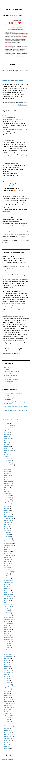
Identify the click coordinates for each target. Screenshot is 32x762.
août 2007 (7, 674)
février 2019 (7, 537)
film (12, 71)
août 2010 (7, 631)
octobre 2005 (8, 705)
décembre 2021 (8, 481)
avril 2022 (7, 475)
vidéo (27, 70)
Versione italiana (18, 80)
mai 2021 (6, 491)
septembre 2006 (9, 687)
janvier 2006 (8, 699)
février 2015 (7, 592)
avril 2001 (7, 730)
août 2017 (6, 561)
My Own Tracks (8, 381)
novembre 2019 (8, 518)
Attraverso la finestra (10, 375)
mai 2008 (7, 664)
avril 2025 (7, 436)
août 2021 (6, 487)
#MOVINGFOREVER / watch (12, 16)
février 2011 (7, 627)
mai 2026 (6, 424)
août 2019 (6, 524)
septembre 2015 (8, 582)
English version (7, 80)
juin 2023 (6, 454)
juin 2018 (6, 547)
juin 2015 (6, 586)
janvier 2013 (7, 615)
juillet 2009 (7, 641)
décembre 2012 (8, 617)
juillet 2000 (7, 740)
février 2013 (7, 613)
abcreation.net (8, 367)
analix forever (16, 70)
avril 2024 (7, 446)
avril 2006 (7, 695)
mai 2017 (6, 567)
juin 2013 (6, 609)
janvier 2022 (7, 479)
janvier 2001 (7, 732)
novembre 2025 (8, 426)
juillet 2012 (7, 621)
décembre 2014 (8, 594)
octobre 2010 (7, 629)
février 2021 (7, 496)
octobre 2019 (7, 520)
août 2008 (7, 658)
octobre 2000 (8, 736)
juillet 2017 (7, 563)
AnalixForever (7, 71)
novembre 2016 (8, 572)
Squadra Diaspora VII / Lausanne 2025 (15, 410)
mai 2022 (6, 473)
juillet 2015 (7, 584)
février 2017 (7, 570)
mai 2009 (7, 646)
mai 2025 (6, 434)
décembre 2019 (8, 516)
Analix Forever (22, 105)
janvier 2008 (8, 670)
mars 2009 (7, 648)
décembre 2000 (8, 734)
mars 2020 (7, 512)
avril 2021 (7, 493)
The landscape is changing (12, 371)
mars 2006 (7, 697)
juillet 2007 (7, 676)
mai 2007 (7, 681)
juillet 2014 (7, 600)
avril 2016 (7, 576)
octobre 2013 (7, 607)
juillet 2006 (7, 689)
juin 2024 (7, 444)
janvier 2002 (7, 724)
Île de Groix (7, 373)
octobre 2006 (8, 685)
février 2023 (7, 461)
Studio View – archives (11, 379)
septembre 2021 (8, 485)
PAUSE (21, 240)
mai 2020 (7, 508)
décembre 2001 (8, 726)
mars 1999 (7, 748)
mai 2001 (6, 728)
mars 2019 (7, 535)
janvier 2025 (7, 440)
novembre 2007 (8, 672)
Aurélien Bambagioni (7, 759)
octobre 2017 (7, 557)
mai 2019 (6, 530)
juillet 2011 (7, 625)
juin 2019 (6, 528)
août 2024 (7, 442)
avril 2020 (7, 510)
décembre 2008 (8, 654)
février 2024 (7, 448)
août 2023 (7, 452)
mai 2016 (6, 574)
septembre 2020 (9, 502)
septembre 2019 (8, 522)
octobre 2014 (7, 598)
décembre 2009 (8, 637)
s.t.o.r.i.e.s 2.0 (8, 377)
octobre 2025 (8, 428)
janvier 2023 (7, 463)
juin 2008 (7, 662)
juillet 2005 (7, 709)
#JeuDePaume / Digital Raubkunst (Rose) (16, 402)
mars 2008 (7, 668)
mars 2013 (7, 611)
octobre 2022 (8, 467)
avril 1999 (7, 746)
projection (15, 71)
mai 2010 (6, 633)
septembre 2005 (9, 707)
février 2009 (7, 650)
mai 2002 (7, 720)
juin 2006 (7, 691)
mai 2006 (7, 693)
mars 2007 (7, 683)
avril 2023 (7, 456)
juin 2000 (7, 742)
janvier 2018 (7, 553)
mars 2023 (7, 459)
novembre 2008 (8, 656)
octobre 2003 (8, 715)
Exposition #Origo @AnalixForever (14, 393)
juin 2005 (7, 711)
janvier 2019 (7, 539)
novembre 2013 (8, 604)
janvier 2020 (7, 514)
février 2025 (7, 438)
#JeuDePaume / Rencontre (11, 398)
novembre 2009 (8, 639)
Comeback (7, 369)
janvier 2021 (7, 498)
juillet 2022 (7, 471)
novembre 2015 (8, 580)
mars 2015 (7, 590)
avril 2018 (7, 549)
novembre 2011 (8, 623)
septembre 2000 (9, 738)
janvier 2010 (7, 635)
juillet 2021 (7, 489)
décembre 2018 (8, 541)
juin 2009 (7, 644)
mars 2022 (7, 477)
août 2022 (7, 469)
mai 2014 (6, 602)
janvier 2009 (8, 652)
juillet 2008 (7, 660)
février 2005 (7, 713)
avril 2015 (7, 588)
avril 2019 (7, 533)
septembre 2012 (8, 619)
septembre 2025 (8, 430)
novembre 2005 (8, 703)
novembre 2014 (8, 596)
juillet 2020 (7, 504)
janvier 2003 (7, 718)
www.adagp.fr (21, 236)
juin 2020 (7, 506)
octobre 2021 (7, 483)
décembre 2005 (8, 701)
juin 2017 (6, 565)
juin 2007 (7, 678)
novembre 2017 (8, 555)
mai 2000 (7, 744)
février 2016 (7, 578)
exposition (22, 70)
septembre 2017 (8, 559)
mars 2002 (7, 722)
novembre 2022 (8, 465)
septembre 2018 (8, 545)
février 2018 (7, 551)
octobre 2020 (8, 500)
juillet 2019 (7, 526)
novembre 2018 (8, 543)
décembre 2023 (8, 450)
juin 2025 (6, 432)
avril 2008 (7, 666)
